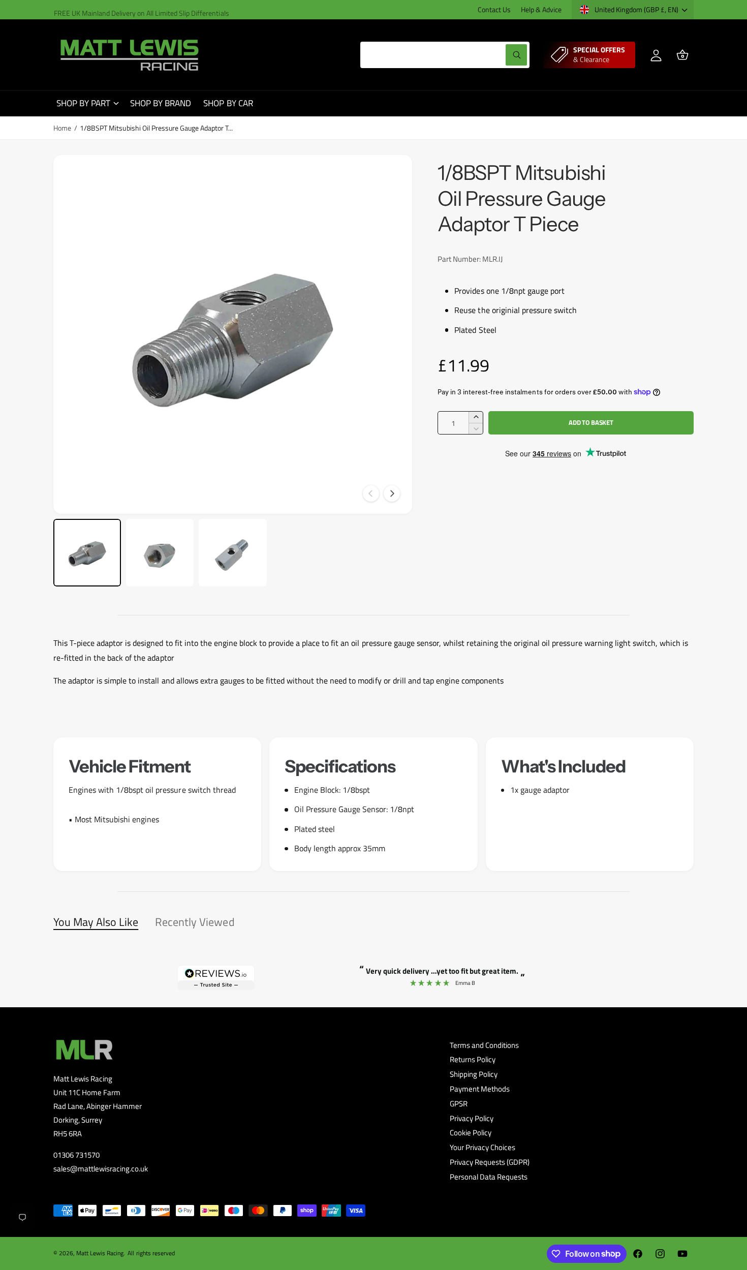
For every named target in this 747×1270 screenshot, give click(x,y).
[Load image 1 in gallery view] (87, 552)
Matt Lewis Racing (99, 1253)
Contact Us (494, 9)
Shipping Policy (473, 1074)
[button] (682, 55)
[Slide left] (371, 493)
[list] (373, 804)
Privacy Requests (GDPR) (490, 1162)
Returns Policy (472, 1059)
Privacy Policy (471, 1118)
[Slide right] (392, 493)
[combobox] (445, 55)
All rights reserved (151, 1253)
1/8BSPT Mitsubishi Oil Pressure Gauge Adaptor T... (156, 127)
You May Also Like (95, 922)
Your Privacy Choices (482, 1147)
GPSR (459, 1103)
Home (62, 127)
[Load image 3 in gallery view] (232, 552)
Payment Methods (480, 1089)
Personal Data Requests (488, 1177)
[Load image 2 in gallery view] (160, 552)
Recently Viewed (194, 922)
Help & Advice (541, 9)
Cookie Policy (470, 1132)
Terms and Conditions (484, 1045)
